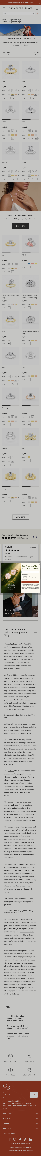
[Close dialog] (39, 564)
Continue (30, 582)
